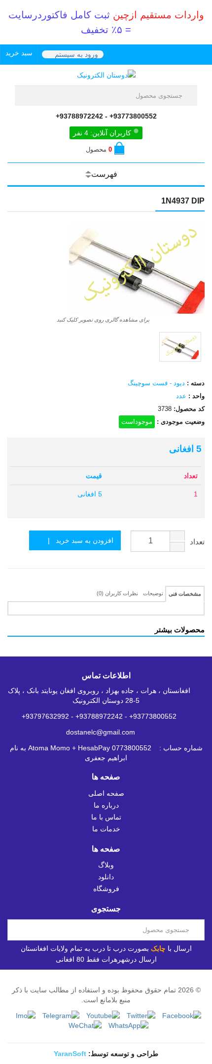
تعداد (197, 541)
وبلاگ (106, 865)
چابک (158, 948)
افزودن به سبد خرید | (77, 540)
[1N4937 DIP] (180, 347)
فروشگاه (106, 889)
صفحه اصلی (106, 793)
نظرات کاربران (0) (117, 593)
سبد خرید (19, 53)
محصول (99, 149)
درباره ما (106, 805)
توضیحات (153, 593)
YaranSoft (70, 1054)
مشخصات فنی (185, 594)
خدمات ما (106, 829)
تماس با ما (106, 817)
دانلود (106, 877)
